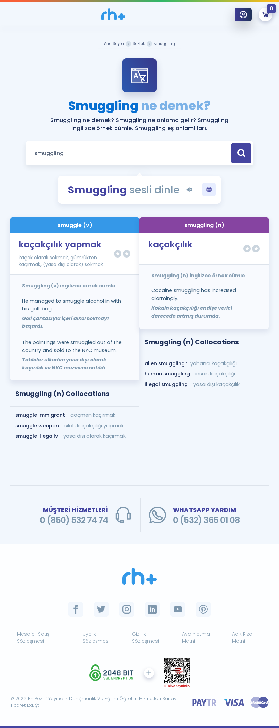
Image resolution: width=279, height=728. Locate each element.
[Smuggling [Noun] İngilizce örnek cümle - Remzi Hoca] (113, 14)
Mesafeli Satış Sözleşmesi (33, 637)
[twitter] (101, 609)
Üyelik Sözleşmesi (96, 637)
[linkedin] (152, 609)
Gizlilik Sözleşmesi (145, 637)
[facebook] (75, 609)
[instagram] (126, 609)
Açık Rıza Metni (242, 637)
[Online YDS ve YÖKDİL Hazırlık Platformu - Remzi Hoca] (139, 576)
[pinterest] (203, 609)
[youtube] (177, 609)
